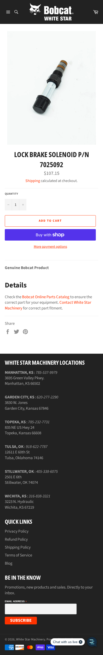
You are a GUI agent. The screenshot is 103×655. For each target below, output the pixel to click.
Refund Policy (16, 539)
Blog (8, 563)
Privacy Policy (17, 531)
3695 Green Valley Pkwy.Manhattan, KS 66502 (24, 380)
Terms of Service (18, 555)
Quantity (11, 194)
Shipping (32, 180)
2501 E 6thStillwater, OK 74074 (21, 479)
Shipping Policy (18, 547)
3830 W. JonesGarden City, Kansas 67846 (26, 405)
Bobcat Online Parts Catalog (45, 297)
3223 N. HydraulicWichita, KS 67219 (19, 504)
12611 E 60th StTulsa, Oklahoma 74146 (24, 455)
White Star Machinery (30, 639)
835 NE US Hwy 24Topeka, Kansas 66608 (23, 430)
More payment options (50, 246)
